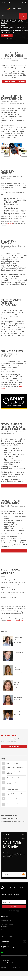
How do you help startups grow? (15, 767)
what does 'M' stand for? (13, 804)
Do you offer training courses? (14, 794)
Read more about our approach (14, 620)
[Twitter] (9, 2)
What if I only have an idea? (13, 778)
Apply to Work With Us (8, 39)
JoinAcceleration (23, 16)
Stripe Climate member (8, 952)
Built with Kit (14, 910)
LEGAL (19, 958)
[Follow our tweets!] (12, 963)
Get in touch (10, 223)
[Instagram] (2, 2)
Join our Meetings (6, 35)
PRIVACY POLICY (12, 958)
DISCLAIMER (4, 958)
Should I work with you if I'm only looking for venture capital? (15, 798)
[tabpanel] (14, 31)
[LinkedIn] (5, 2)
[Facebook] (7, 2)
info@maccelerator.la (9, 948)
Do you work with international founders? (14, 772)
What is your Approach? (13, 763)
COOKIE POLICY (6, 960)
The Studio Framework (6, 920)
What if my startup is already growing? (14, 782)
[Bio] (8, 641)
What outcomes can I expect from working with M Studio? (15, 788)
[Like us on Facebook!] (10, 963)
